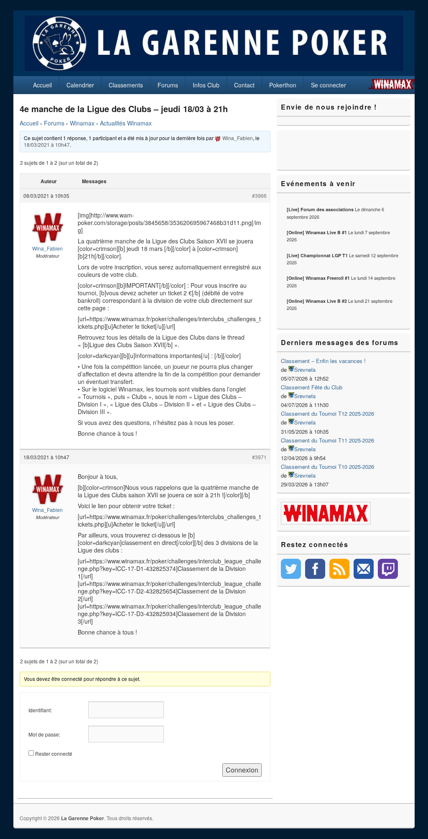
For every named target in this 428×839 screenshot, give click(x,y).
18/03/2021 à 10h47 (47, 144)
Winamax (82, 123)
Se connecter (328, 85)
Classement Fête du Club (311, 387)
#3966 (259, 195)
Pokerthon (282, 85)
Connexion (242, 770)
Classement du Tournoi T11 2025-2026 (327, 440)
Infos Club (206, 85)
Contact (244, 85)
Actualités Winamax (126, 123)
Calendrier (80, 85)
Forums (168, 85)
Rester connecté (53, 753)
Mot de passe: (44, 734)
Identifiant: (40, 710)
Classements (126, 85)
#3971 (259, 456)
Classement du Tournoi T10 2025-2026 (327, 467)
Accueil (42, 85)
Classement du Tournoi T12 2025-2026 (327, 413)
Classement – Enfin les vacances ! (323, 361)
